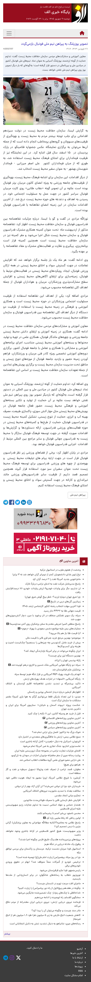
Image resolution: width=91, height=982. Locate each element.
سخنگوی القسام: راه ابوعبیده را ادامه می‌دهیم (58, 898)
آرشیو (80, 949)
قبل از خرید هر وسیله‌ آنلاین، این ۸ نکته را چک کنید (54, 714)
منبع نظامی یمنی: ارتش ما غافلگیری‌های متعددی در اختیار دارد (49, 737)
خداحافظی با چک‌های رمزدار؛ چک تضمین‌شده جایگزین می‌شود (49, 893)
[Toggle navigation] (9, 33)
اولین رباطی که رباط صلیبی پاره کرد (63, 818)
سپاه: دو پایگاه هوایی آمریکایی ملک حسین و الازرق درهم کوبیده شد (46, 665)
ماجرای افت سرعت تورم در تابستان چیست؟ (58, 884)
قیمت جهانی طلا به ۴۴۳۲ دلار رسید (62, 611)
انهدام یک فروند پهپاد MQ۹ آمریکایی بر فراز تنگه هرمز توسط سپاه (48, 674)
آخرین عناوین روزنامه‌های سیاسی (64, 728)
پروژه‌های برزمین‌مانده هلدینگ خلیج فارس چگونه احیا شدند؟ (49, 840)
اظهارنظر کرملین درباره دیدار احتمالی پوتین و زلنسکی (54, 692)
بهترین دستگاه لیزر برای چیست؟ (64, 656)
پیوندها (79, 967)
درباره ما (79, 962)
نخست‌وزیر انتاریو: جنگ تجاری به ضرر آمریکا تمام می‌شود (52, 746)
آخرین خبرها (76, 953)
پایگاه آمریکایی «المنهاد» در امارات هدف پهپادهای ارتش (52, 679)
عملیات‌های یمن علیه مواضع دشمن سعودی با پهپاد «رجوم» (50, 629)
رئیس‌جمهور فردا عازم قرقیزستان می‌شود (60, 871)
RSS (80, 971)
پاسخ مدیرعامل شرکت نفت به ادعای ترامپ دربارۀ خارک (53, 584)
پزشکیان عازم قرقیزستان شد (66, 670)
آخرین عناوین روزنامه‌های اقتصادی (63, 718)
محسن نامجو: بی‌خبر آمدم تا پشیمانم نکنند (59, 813)
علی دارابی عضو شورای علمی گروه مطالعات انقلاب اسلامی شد (50, 760)
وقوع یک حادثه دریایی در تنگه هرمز (62, 844)
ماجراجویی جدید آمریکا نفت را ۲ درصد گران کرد (57, 579)
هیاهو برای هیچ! (72, 765)
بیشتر (7, 934)
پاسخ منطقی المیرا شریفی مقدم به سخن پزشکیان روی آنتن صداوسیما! (45, 624)
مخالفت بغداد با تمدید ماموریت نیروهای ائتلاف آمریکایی (52, 791)
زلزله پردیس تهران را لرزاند (67, 660)
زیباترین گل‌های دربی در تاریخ (65, 602)
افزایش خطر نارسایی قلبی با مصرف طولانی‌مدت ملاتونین (52, 800)
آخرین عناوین (70, 561)
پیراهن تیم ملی (77, 495)
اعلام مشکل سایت (74, 976)
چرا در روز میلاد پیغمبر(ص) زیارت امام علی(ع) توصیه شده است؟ (48, 857)
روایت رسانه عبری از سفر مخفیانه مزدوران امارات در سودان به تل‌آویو (46, 756)
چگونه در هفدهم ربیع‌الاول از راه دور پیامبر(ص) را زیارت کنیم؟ (49, 888)
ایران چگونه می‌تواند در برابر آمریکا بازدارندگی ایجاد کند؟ (52, 651)
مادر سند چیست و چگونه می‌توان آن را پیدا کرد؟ (55, 911)
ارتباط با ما (77, 958)
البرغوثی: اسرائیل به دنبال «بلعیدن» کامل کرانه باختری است (50, 742)
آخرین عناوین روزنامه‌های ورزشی (64, 723)
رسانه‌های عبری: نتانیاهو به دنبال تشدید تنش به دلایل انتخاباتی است (45, 924)
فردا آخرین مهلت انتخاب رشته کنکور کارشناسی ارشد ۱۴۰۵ (51, 606)
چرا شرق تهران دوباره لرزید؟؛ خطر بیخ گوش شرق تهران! (53, 597)
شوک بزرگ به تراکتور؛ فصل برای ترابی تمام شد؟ (56, 732)
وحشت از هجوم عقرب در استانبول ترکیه (60, 570)
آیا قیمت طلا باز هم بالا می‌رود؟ (65, 633)
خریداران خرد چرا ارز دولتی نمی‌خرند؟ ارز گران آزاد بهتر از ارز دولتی (48, 786)
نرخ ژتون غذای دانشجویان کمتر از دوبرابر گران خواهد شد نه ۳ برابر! (46, 575)
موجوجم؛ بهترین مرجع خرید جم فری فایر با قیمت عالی (53, 638)
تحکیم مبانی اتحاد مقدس (68, 796)
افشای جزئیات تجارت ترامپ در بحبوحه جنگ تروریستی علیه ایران (48, 751)
